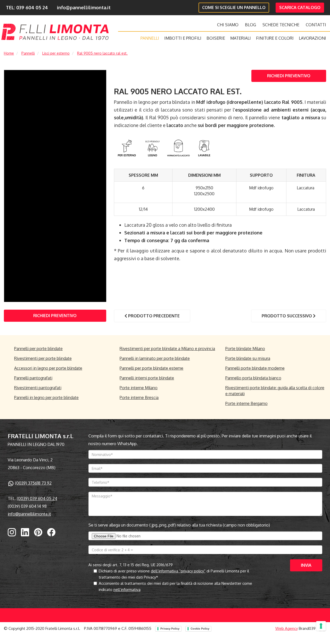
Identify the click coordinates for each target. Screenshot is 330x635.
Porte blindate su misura (247, 358)
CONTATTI (316, 24)
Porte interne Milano (139, 387)
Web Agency (286, 628)
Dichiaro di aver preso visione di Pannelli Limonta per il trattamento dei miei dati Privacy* (174, 574)
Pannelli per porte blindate (38, 348)
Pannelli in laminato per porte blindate (155, 358)
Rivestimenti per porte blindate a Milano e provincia (167, 348)
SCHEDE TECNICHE (280, 24)
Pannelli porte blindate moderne (255, 368)
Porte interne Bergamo (246, 403)
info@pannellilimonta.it (84, 7)
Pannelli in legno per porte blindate (46, 397)
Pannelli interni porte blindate (147, 377)
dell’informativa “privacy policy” (178, 571)
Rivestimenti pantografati (37, 387)
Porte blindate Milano (245, 348)
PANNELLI (150, 38)
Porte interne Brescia (139, 397)
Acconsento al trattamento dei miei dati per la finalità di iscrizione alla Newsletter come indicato (175, 586)
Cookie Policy (200, 628)
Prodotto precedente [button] (153, 315)
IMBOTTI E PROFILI (182, 38)
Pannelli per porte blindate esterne (151, 368)
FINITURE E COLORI (275, 38)
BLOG (250, 24)
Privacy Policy (169, 628)
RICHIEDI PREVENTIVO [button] (288, 75)
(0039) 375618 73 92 (33, 483)
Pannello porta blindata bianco (253, 377)
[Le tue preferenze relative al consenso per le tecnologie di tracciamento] (321, 626)
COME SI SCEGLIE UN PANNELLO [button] (234, 7)
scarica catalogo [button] (299, 7)
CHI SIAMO (227, 24)
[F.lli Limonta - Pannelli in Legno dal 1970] (55, 32)
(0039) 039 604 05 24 (37, 498)
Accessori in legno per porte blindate (48, 368)
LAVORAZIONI (312, 38)
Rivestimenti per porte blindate (43, 358)
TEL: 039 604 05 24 (27, 7)
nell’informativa (127, 589)
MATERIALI (240, 38)
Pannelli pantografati (33, 377)
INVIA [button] (306, 565)
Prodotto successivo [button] (287, 315)
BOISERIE (216, 38)
